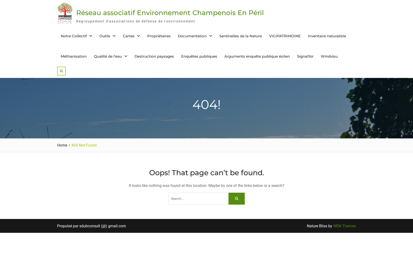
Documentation (192, 36)
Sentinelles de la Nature (240, 36)
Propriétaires (159, 36)
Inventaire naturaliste (327, 36)
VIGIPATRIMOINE (285, 36)
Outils (104, 36)
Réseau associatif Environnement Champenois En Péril (170, 13)
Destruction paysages (154, 56)
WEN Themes (344, 226)
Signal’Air (305, 56)
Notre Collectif (74, 36)
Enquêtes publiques (199, 56)
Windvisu (329, 56)
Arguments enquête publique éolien (257, 56)
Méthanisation (74, 56)
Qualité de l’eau (108, 56)
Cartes (129, 36)
